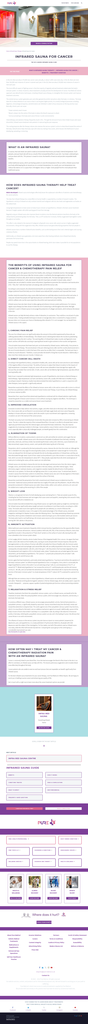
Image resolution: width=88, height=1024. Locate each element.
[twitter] (45, 967)
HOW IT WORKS (52, 775)
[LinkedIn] (76, 1015)
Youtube (75, 1010)
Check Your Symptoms (44, 922)
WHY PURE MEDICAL (53, 790)
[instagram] (48, 967)
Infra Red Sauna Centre (22, 758)
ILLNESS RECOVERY (34, 898)
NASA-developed (12, 192)
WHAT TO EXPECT (13, 790)
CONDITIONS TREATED (15, 782)
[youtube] (51, 967)
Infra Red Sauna (44, 727)
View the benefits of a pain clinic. (17, 632)
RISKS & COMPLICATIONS (54, 782)
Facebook (13, 1010)
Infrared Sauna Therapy (15, 51)
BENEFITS (45, 73)
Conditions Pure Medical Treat (24, 808)
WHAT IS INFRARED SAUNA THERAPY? (41, 70)
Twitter (44, 1010)
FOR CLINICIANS (75, 3)
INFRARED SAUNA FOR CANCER (66, 70)
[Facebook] (74, 1015)
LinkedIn (28, 1010)
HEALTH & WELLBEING (15, 898)
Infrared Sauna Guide (22, 767)
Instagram (60, 1010)
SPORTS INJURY (72, 898)
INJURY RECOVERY (53, 898)
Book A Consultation (44, 43)
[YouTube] (81, 1015)
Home (7, 51)
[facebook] (40, 967)
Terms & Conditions (56, 939)
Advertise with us (10, 1019)
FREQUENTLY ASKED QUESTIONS (18, 797)
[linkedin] (42, 967)
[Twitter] (77, 1015)
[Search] (81, 3)
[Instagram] (79, 1015)
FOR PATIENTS (65, 3)
